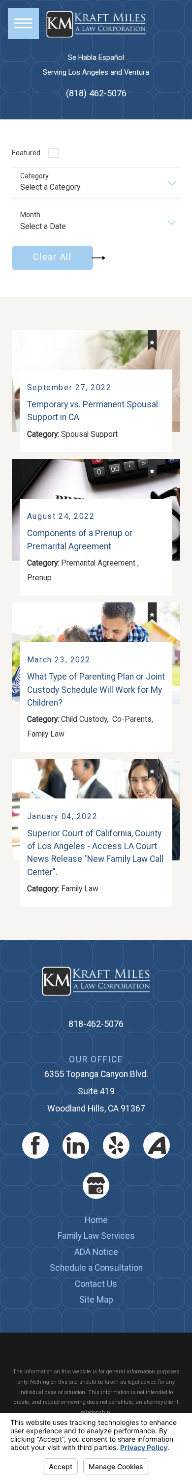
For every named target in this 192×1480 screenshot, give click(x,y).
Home (96, 1220)
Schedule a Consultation (96, 1268)
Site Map (96, 1300)
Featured (26, 152)
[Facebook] (35, 1145)
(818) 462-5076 (96, 93)
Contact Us (96, 1284)
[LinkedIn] (76, 1145)
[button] (23, 23)
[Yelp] (116, 1145)
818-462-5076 (96, 1024)
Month (30, 215)
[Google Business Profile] (96, 1185)
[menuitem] (96, 1220)
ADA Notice (96, 1252)
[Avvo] (156, 1145)
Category (34, 176)
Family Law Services (96, 1236)
